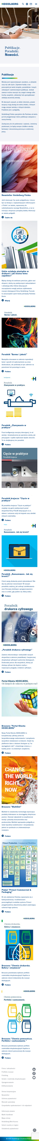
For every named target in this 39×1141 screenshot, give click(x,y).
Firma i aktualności (8, 1068)
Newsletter (5, 1095)
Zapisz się (8, 218)
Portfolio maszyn (7, 1072)
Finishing (5, 1075)
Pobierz (8, 372)
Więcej (7, 301)
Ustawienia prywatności (10, 1129)
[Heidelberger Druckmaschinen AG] (10, 4)
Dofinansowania (7, 1086)
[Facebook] (34, 1073)
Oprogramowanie (8, 1082)
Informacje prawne (8, 1111)
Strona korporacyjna (9, 1092)
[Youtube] (34, 1077)
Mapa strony (6, 1118)
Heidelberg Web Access (10, 1122)
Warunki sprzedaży (8, 1102)
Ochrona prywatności (9, 1099)
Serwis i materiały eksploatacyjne (13, 1079)
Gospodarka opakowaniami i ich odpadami (17, 1105)
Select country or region (10, 1125)
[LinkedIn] (34, 1069)
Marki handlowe (7, 1115)
